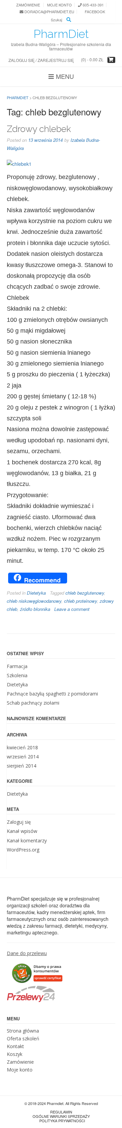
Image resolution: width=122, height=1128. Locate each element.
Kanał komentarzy (27, 840)
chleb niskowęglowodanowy (34, 601)
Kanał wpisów (22, 831)
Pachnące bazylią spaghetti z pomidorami (52, 693)
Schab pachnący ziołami (33, 703)
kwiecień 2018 (22, 747)
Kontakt (15, 1046)
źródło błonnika (35, 609)
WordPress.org (23, 849)
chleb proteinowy (80, 601)
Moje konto (59, 5)
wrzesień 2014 (23, 756)
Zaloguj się (19, 822)
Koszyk (14, 1054)
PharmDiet (61, 34)
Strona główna (23, 1030)
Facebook (94, 11)
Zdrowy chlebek (39, 129)
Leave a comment (71, 609)
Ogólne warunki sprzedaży (61, 1116)
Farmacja (17, 666)
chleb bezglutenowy (84, 593)
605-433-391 (93, 5)
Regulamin (61, 1112)
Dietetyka (36, 593)
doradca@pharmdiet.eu (48, 11)
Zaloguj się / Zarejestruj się (41, 60)
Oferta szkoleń (23, 1038)
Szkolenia (17, 675)
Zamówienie (28, 5)
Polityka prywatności (62, 1121)
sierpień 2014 (21, 765)
